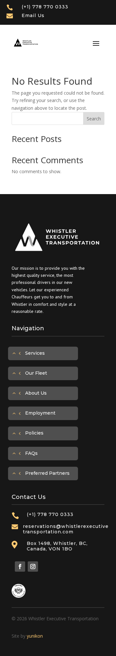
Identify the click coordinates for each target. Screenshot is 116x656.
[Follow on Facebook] (20, 566)
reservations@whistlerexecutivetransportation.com (66, 529)
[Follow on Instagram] (33, 566)
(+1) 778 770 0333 (45, 7)
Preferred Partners (47, 473)
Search (94, 119)
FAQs (31, 453)
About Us (36, 393)
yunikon (35, 636)
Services (35, 353)
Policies (34, 433)
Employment (40, 413)
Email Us (33, 15)
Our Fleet (36, 373)
